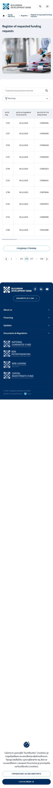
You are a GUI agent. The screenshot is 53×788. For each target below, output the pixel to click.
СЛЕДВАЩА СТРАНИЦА (26, 248)
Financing (8, 317)
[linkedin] (41, 290)
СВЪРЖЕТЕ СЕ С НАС (25, 298)
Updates (8, 325)
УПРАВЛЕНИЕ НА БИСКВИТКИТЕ (26, 773)
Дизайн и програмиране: (13, 393)
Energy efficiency (11, 15)
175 (21, 258)
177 (31, 258)
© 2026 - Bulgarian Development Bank (17, 391)
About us (8, 309)
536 (41, 258)
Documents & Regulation (15, 333)
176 (26, 258)
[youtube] (47, 290)
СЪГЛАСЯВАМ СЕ (26, 781)
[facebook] (35, 290)
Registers (24, 16)
